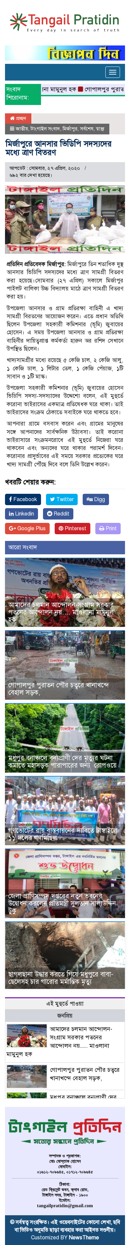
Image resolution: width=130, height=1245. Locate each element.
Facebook (24, 499)
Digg (99, 499)
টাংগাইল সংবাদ (45, 129)
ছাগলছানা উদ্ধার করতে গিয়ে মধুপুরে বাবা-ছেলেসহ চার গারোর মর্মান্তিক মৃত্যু (60, 978)
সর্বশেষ (86, 129)
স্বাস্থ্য (100, 129)
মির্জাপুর (70, 129)
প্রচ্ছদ (20, 118)
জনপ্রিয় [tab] (65, 1015)
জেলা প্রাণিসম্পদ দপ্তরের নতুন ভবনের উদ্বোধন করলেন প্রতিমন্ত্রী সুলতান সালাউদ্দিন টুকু (62, 903)
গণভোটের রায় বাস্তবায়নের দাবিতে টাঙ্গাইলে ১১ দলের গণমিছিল (62, 834)
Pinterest (74, 528)
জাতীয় (22, 129)
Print (110, 528)
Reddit (60, 514)
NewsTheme (84, 1237)
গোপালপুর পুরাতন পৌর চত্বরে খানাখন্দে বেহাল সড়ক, (58, 689)
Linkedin (24, 514)
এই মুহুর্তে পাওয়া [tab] (65, 1003)
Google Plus (31, 528)
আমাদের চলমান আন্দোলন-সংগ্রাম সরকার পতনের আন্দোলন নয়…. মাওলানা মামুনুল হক (61, 612)
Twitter (64, 499)
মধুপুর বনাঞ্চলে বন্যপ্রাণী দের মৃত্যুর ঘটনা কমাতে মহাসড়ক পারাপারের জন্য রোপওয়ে (63, 762)
